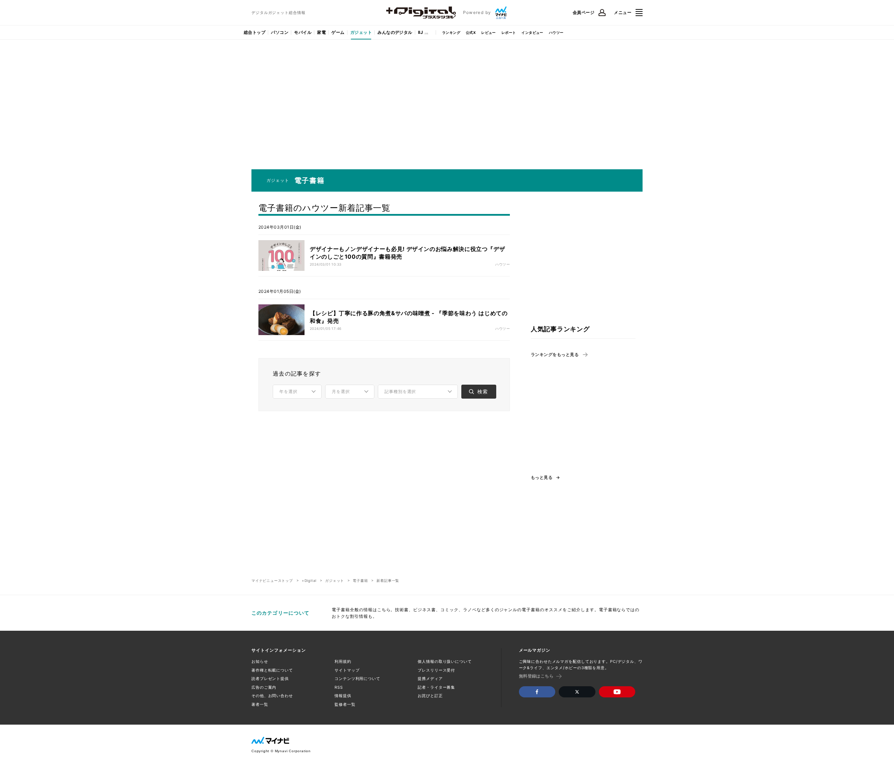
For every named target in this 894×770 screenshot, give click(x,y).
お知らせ (259, 661)
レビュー (488, 32)
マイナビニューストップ (272, 580)
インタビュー (532, 32)
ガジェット (361, 32)
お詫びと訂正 (430, 695)
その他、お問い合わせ (272, 695)
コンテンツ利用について (357, 678)
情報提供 (343, 695)
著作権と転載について (272, 670)
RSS (339, 687)
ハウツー (556, 32)
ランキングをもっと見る (555, 355)
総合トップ (254, 32)
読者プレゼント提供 (270, 678)
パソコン (279, 32)
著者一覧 (259, 704)
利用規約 (343, 661)
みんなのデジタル (395, 32)
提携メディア (430, 678)
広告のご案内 (263, 687)
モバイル (303, 32)
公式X (471, 32)
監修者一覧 (345, 704)
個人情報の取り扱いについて (444, 661)
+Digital (309, 580)
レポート (508, 32)
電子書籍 (360, 580)
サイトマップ (347, 670)
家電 (321, 32)
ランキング (451, 32)
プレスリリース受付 (436, 670)
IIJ (420, 32)
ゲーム (337, 32)
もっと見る (541, 477)
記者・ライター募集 (436, 687)
